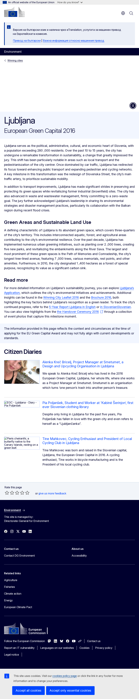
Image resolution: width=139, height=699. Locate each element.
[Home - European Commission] (14, 12)
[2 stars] (9, 492)
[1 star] (6, 492)
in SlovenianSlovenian (115, 307)
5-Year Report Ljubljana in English (72, 307)
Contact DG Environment (19, 555)
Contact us (94, 641)
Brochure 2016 (101, 297)
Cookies (85, 647)
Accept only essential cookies (70, 690)
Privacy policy (103, 647)
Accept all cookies (28, 690)
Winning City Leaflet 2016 (61, 297)
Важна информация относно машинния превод (73, 40)
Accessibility (79, 555)
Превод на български (27, 40)
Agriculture (10, 580)
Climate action (12, 593)
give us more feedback (52, 493)
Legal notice (11, 654)
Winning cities (15, 60)
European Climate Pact (18, 607)
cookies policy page (64, 676)
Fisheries (9, 586)
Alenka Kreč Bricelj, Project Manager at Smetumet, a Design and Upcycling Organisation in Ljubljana (82, 364)
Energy (8, 600)
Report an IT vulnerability (19, 647)
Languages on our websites (57, 647)
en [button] (123, 13)
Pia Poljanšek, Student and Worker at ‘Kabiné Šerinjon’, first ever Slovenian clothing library (87, 405)
